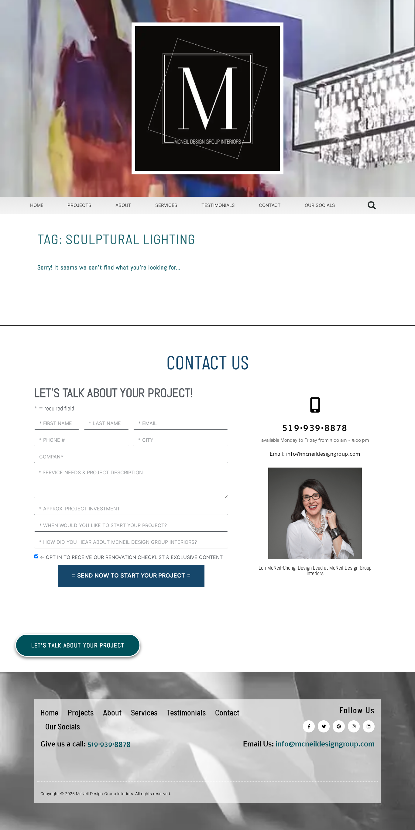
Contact (270, 205)
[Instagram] (354, 726)
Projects (79, 205)
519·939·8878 (315, 429)
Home (36, 205)
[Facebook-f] (309, 726)
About (123, 205)
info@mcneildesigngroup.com (315, 454)
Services (166, 205)
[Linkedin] (369, 726)
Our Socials (320, 205)
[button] (372, 205)
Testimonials (218, 205)
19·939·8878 (111, 744)
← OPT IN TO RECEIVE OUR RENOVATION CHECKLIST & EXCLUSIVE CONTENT (131, 557)
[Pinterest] (339, 726)
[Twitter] (324, 726)
